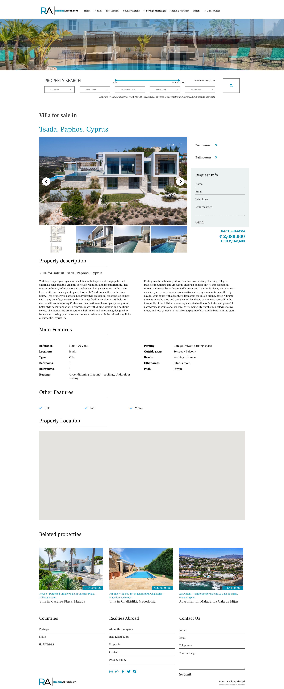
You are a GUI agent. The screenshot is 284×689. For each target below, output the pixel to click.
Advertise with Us (211, 25)
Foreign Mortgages (156, 10)
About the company (121, 629)
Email (198, 192)
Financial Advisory (179, 10)
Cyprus (150, 23)
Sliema (103, 82)
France (149, 30)
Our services (213, 10)
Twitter (129, 671)
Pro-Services (113, 10)
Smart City (105, 86)
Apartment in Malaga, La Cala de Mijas (208, 598)
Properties (115, 644)
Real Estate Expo (119, 637)
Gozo (102, 57)
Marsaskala (106, 60)
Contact (211, 19)
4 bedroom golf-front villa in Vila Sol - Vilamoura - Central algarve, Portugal (189, 56)
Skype (135, 671)
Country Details (131, 10)
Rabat (103, 79)
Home (87, 10)
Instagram (111, 671)
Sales (99, 10)
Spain (149, 16)
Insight (196, 10)
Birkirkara (105, 49)
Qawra (103, 71)
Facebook (123, 671)
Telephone (201, 199)
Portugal (150, 19)
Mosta (103, 64)
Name (198, 184)
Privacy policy (117, 660)
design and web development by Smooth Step (232, 685)
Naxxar (103, 68)
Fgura (103, 53)
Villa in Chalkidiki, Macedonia (136, 598)
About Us (211, 16)
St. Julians (105, 90)
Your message (203, 207)
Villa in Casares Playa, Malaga (67, 598)
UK (98, 38)
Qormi (103, 75)
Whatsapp (117, 671)
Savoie (103, 27)
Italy (148, 27)
